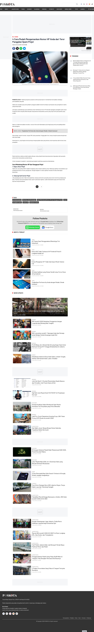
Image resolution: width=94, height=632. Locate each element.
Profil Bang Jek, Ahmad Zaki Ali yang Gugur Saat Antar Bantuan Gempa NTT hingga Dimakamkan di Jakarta (49, 346)
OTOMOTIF (51, 9)
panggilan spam (17, 202)
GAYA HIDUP (59, 9)
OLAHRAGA (36, 9)
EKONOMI (29, 9)
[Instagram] (87, 4)
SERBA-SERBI (68, 9)
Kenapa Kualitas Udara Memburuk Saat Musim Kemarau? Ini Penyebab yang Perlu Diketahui (46, 405)
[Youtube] (89, 4)
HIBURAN (44, 9)
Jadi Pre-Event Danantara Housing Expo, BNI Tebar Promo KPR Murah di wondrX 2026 (48, 417)
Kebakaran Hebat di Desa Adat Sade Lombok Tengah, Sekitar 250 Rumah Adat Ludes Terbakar (49, 357)
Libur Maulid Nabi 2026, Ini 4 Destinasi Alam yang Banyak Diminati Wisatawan (47, 462)
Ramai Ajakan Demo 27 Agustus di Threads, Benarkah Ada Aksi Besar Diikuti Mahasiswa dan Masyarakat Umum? (82, 63)
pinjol (65, 199)
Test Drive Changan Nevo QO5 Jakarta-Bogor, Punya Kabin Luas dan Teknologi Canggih (48, 486)
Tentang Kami (66, 618)
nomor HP (25, 202)
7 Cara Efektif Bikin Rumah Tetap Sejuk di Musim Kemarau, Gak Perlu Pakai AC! (81, 79)
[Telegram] (24, 48)
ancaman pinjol (17, 199)
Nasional (34, 379)
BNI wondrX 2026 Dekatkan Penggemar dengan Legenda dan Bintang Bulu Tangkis (47, 322)
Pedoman (89, 618)
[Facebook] (81, 4)
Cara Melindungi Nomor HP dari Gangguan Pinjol (49, 199)
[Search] (77, 4)
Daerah (33, 354)
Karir (80, 618)
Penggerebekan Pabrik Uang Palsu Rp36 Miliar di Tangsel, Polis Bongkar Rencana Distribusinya (47, 557)
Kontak (83, 618)
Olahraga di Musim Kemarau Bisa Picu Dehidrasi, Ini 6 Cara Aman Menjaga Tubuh (81, 87)
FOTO (76, 9)
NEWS (6, 9)
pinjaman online (34, 202)
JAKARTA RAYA (15, 9)
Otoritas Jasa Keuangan (29, 199)
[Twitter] (84, 4)
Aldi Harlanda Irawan (17, 210)
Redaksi (72, 618)
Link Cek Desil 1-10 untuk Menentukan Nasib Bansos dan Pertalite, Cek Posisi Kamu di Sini (48, 382)
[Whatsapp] (20, 48)
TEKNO (23, 9)
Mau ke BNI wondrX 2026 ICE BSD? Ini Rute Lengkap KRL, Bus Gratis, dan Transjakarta (48, 534)
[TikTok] (92, 4)
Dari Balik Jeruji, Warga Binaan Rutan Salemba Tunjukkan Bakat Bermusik (46, 429)
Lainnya (82, 9)
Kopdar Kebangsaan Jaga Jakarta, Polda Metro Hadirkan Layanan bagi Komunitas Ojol (47, 522)
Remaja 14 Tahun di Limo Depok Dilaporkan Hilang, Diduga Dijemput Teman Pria (81, 71)
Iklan (76, 618)
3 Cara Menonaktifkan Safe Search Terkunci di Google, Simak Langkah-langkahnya (49, 474)
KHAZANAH (34, 448)
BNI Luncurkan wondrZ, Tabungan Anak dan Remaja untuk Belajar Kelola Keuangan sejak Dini (48, 334)
